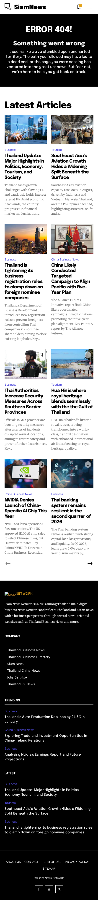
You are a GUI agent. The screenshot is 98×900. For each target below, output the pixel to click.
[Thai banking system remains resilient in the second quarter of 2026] (72, 474)
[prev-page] (8, 563)
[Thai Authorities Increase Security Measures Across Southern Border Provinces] (26, 364)
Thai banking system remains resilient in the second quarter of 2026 (71, 511)
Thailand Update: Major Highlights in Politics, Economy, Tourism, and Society (24, 166)
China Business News (65, 259)
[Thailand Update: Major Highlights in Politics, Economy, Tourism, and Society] (26, 129)
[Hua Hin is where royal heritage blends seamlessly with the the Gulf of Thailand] (72, 364)
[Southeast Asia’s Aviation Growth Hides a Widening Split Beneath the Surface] (72, 129)
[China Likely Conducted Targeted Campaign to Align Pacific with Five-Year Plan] (72, 239)
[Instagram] (49, 889)
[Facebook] (39, 889)
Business (10, 150)
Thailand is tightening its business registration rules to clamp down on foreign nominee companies (24, 281)
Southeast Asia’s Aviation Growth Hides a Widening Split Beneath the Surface (70, 166)
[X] (59, 889)
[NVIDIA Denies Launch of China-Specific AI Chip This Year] (26, 474)
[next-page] (89, 563)
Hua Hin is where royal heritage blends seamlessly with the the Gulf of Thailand (72, 401)
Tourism (56, 150)
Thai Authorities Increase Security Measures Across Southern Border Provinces (24, 401)
